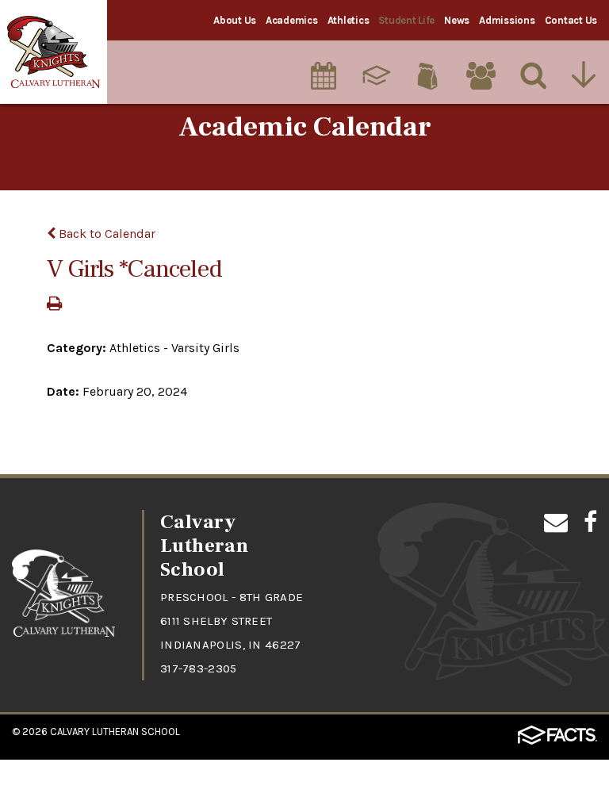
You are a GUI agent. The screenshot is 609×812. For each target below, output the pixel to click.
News (456, 20)
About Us (234, 20)
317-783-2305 (198, 668)
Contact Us (571, 20)
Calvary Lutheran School (115, 731)
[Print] (54, 304)
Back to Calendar (105, 233)
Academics (292, 20)
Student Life (406, 20)
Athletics (348, 20)
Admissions (506, 20)
